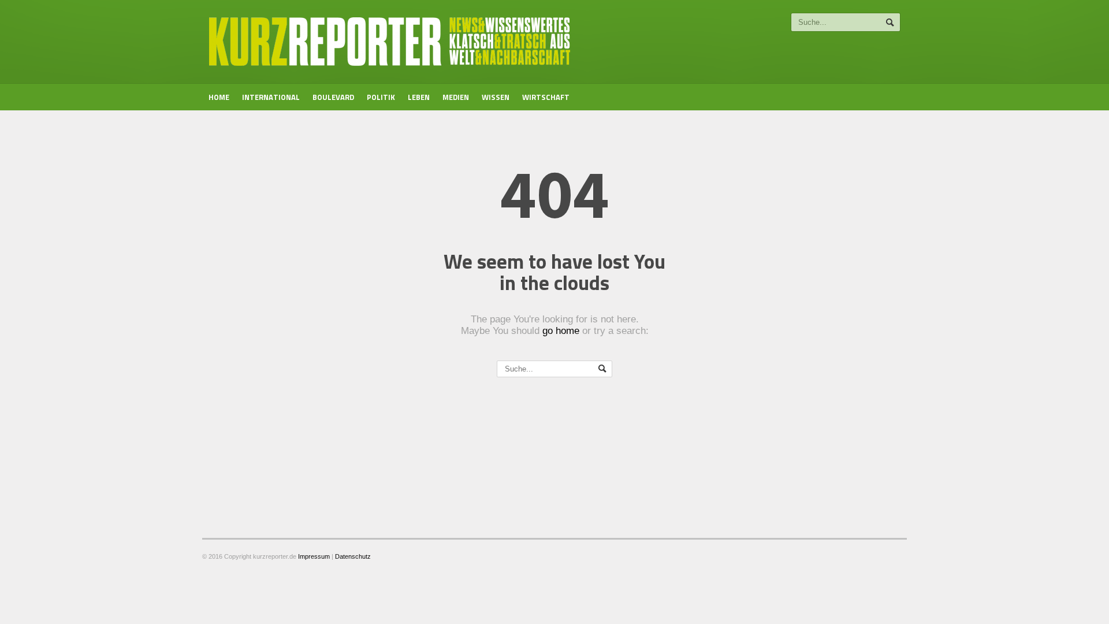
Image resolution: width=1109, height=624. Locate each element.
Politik (381, 97)
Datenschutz (353, 556)
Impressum (314, 556)
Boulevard (333, 97)
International (271, 97)
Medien (455, 97)
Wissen (495, 97)
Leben (419, 97)
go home (560, 330)
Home (219, 97)
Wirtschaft (546, 97)
